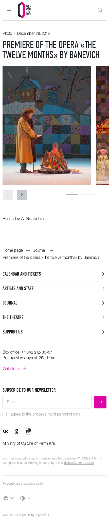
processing (42, 414)
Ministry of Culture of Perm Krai (29, 443)
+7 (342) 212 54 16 (89, 458)
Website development (16, 515)
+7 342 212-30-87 (36, 352)
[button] (9, 10)
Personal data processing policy (23, 483)
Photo (7, 33)
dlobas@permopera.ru (79, 463)
